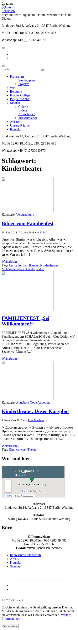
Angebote (22, 402)
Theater (30, 269)
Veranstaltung (25, 214)
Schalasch (8, 11)
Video (40, 269)
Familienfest (31, 265)
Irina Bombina (36, 420)
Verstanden (10, 626)
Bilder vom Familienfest (27, 223)
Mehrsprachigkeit (13, 269)
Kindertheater (49, 265)
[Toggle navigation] (3, 48)
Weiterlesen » (10, 261)
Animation (15, 265)
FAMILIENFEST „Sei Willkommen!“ (25, 321)
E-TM (43, 232)
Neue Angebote (40, 402)
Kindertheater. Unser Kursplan (35, 411)
